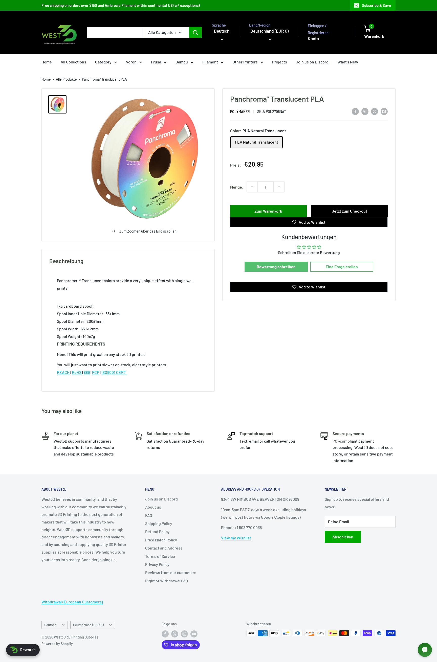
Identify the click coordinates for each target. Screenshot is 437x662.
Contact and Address (163, 547)
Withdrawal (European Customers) (72, 601)
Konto (313, 38)
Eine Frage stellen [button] (342, 266)
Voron (131, 61)
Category (103, 61)
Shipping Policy (158, 523)
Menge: (237, 187)
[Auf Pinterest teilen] (364, 111)
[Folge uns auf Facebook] (165, 633)
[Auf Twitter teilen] (374, 111)
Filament (210, 61)
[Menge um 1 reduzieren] (252, 186)
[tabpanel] (128, 308)
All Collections (73, 61)
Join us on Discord (312, 61)
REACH (63, 372)
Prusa (156, 61)
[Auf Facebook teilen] (355, 111)
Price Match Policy (161, 539)
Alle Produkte (66, 79)
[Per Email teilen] (384, 111)
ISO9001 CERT (114, 372)
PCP (95, 372)
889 (87, 372)
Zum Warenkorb (268, 211)
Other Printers (245, 61)
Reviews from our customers (170, 572)
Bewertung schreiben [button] (276, 266)
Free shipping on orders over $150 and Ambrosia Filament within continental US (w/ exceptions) (120, 5)
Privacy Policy (157, 564)
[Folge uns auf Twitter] (174, 633)
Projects (279, 61)
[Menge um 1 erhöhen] (279, 186)
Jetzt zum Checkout (349, 211)
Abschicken (342, 536)
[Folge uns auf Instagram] (184, 633)
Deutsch (50, 625)
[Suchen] (195, 32)
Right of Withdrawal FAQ (166, 580)
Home (46, 61)
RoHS (77, 372)
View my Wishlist (236, 537)
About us (153, 507)
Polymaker (240, 111)
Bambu (182, 61)
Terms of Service (160, 556)
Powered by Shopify (57, 644)
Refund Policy (157, 531)
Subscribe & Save (376, 5)
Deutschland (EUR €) (88, 625)
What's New (347, 61)
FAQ (148, 515)
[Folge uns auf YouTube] (194, 633)
